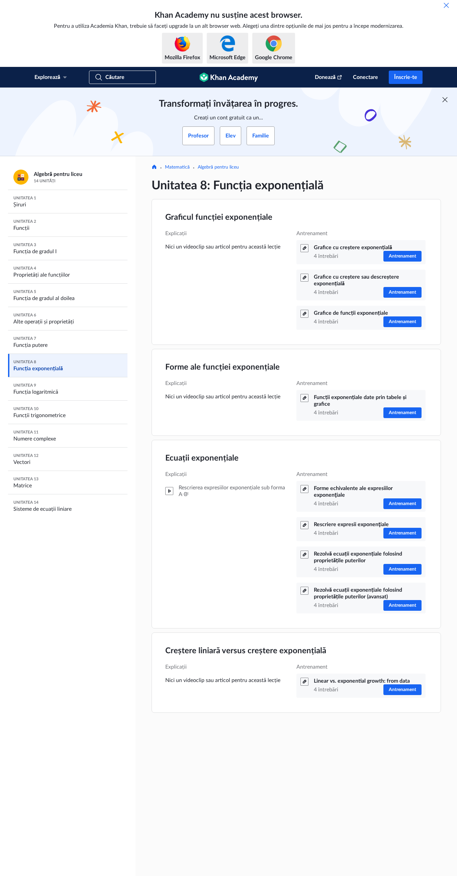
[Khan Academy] (228, 77)
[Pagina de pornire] (154, 167)
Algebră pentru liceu (218, 167)
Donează (325, 77)
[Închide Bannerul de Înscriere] (445, 99)
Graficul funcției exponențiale (218, 217)
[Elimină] (446, 5)
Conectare (365, 77)
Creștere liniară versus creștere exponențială (245, 651)
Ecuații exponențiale (202, 458)
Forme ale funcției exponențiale (222, 367)
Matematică (177, 167)
